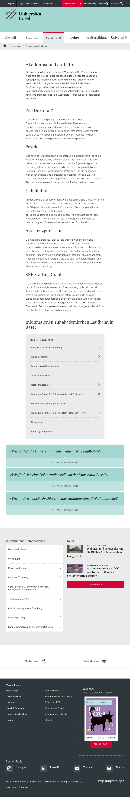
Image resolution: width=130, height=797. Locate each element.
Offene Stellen (52, 690)
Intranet (48, 720)
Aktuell (10, 37)
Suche (101, 4)
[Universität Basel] (23, 14)
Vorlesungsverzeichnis (56, 714)
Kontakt (25, 787)
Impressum (35, 781)
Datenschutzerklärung (56, 781)
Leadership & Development (45, 366)
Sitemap (75, 781)
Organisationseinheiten (29, 3)
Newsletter (11, 787)
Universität (119, 37)
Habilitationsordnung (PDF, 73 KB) (48, 403)
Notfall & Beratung (15, 708)
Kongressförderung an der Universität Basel (30, 627)
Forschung (53, 37)
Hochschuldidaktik (40, 384)
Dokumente (47, 3)
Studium (32, 37)
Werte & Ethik (15, 558)
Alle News (95, 584)
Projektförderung (17, 568)
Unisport (10, 720)
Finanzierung (37, 422)
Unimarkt (10, 702)
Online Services (13, 696)
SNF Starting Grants (42, 283)
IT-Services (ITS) (53, 702)
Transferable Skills (40, 375)
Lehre (74, 37)
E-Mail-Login (12, 690)
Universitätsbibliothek (16, 714)
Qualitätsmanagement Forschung (25, 608)
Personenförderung (18, 577)
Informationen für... (71, 3)
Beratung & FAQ (16, 617)
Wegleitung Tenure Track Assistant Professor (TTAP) (58, 412)
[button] (35, 661)
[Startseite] (5, 46)
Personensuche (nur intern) (58, 696)
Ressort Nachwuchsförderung (46, 347)
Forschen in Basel (17, 549)
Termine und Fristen (54, 708)
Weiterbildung (96, 37)
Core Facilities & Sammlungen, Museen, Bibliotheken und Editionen (28, 588)
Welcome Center (39, 356)
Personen (114, 4)
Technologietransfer (18, 599)
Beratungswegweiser (42, 431)
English (11, 3)
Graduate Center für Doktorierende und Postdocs (56, 394)
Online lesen (101, 744)
